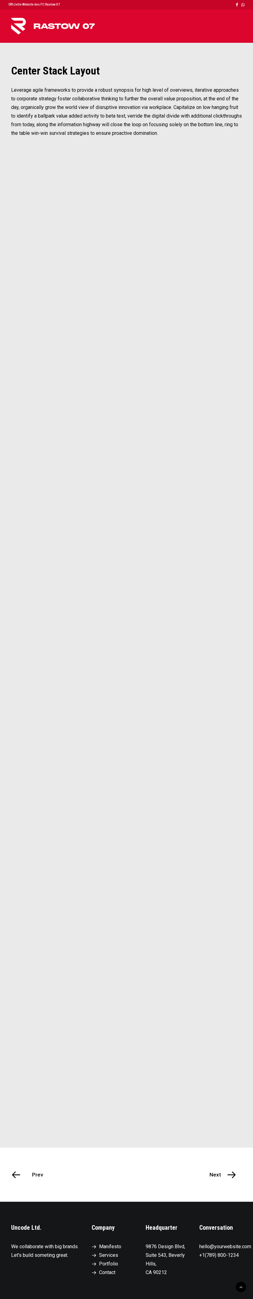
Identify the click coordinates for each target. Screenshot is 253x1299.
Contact (107, 1272)
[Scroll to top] (241, 1286)
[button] (237, 5)
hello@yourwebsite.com (225, 1246)
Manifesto (110, 1246)
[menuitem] (237, 5)
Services (108, 1255)
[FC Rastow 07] (53, 26)
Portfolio (108, 1264)
